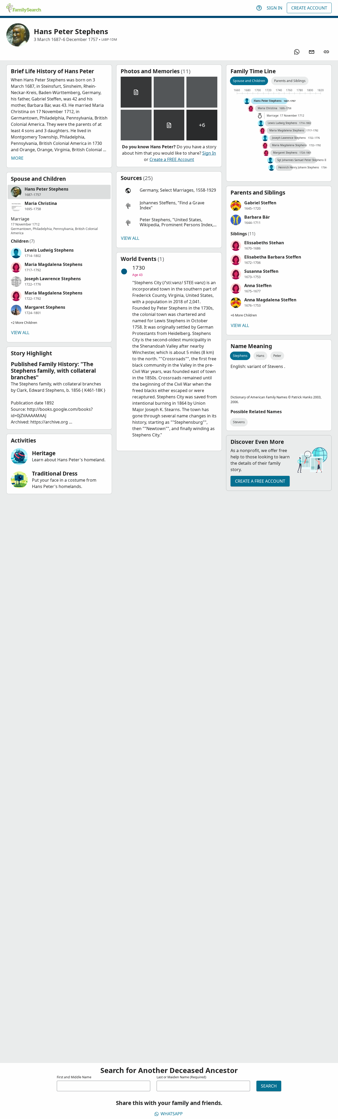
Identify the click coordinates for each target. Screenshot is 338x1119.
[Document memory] (136, 92)
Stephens (240, 355)
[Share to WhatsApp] (297, 52)
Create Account (309, 8)
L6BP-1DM (109, 39)
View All (20, 332)
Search (269, 1086)
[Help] (259, 8)
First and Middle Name (74, 1077)
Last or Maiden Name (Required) (181, 1077)
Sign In (274, 8)
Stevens (239, 422)
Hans (260, 355)
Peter (277, 355)
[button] (59, 192)
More (17, 158)
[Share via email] (311, 52)
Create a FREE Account (171, 159)
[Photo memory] (169, 92)
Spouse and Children (249, 81)
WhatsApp (172, 1114)
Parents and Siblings (290, 81)
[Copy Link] (326, 52)
